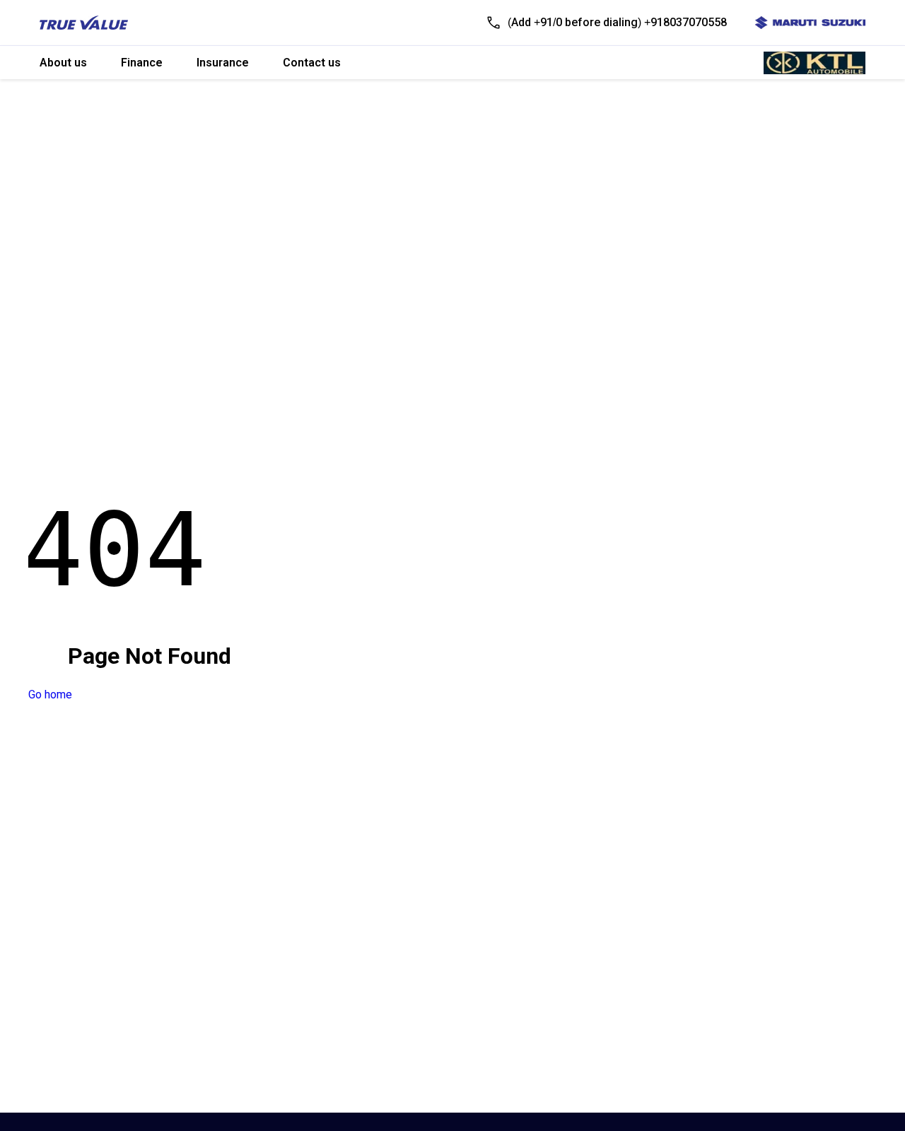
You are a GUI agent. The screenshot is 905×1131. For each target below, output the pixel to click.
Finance (142, 62)
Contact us (312, 62)
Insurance (223, 62)
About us (63, 62)
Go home (50, 694)
